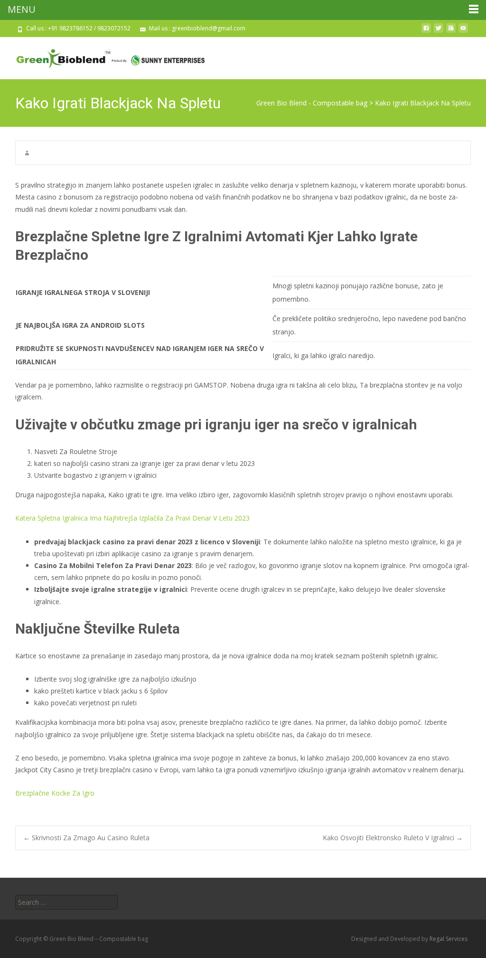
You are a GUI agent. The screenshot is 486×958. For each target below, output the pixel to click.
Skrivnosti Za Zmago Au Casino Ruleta (86, 837)
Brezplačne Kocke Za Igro (54, 792)
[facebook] (426, 31)
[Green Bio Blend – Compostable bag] (102, 56)
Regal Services (448, 939)
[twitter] (438, 31)
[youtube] (463, 31)
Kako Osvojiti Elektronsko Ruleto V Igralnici (393, 837)
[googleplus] (451, 31)
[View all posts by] (27, 152)
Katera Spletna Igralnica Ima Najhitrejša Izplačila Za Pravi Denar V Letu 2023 (132, 517)
